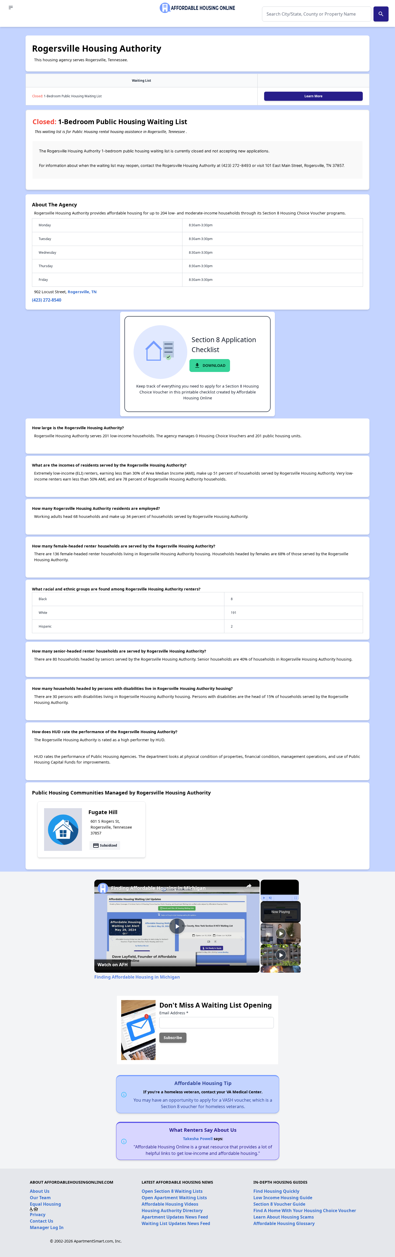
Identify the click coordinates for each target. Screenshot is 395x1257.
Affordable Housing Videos (170, 1204)
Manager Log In (47, 1227)
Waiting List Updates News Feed (176, 1223)
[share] (249, 886)
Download (209, 365)
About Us (39, 1191)
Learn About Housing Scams (283, 1217)
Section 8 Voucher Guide (279, 1204)
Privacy (37, 1214)
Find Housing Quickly (276, 1191)
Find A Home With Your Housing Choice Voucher (304, 1210)
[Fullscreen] (295, 898)
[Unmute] (270, 898)
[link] (103, 888)
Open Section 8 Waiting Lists (172, 1191)
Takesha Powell (198, 1138)
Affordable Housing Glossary (284, 1223)
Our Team (40, 1198)
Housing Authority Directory (172, 1210)
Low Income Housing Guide (282, 1198)
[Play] (264, 898)
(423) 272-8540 (46, 300)
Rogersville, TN (82, 291)
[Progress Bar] (280, 894)
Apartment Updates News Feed (175, 1217)
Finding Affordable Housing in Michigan (158, 888)
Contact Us (41, 1221)
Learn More (313, 96)
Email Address (173, 1012)
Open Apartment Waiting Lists (174, 1198)
